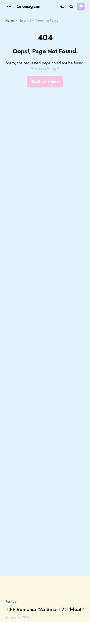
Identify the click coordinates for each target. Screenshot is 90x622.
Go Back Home (45, 81)
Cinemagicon (28, 6)
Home (9, 20)
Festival (11, 601)
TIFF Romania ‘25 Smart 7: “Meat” (44, 609)
